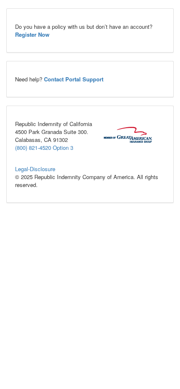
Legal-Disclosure (35, 169)
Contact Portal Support (73, 79)
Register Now (32, 34)
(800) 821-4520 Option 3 (44, 148)
